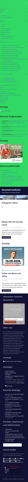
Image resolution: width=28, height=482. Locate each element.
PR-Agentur (8, 374)
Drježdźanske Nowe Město (9, 81)
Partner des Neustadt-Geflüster (8, 89)
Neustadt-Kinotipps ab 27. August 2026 (14, 416)
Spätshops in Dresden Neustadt (10, 64)
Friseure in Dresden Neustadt (10, 55)
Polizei (4, 15)
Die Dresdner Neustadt (6, 74)
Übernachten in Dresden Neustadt (11, 68)
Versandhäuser (8, 377)
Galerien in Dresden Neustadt (10, 57)
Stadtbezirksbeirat (7, 17)
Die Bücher (3, 91)
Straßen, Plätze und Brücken (10, 70)
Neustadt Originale (7, 36)
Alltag (1, 21)
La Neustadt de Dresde (8, 78)
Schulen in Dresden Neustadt (10, 62)
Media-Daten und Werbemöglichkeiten (12, 178)
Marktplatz (2, 100)
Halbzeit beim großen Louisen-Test (18, 121)
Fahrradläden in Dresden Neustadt (11, 51)
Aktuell (2, 11)
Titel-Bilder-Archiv (7, 38)
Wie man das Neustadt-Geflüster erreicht (10, 95)
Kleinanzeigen (4, 97)
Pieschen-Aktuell (20, 382)
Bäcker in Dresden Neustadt (9, 49)
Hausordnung (6, 170)
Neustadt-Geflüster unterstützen (8, 85)
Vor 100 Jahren (6, 32)
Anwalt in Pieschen (9, 371)
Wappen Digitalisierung (10, 372)
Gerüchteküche (6, 28)
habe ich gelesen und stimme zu (13, 316)
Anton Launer (14, 278)
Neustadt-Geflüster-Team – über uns (12, 176)
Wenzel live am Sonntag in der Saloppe (14, 394)
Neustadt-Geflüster (11, 190)
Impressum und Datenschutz (9, 172)
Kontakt (2, 87)
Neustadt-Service (4, 42)
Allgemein (2, 102)
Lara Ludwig (14, 227)
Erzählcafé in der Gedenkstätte (12, 406)
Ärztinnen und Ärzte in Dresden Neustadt (13, 47)
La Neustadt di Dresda (8, 80)
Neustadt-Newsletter (7, 182)
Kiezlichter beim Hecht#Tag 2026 (13, 409)
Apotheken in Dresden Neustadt (10, 45)
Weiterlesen (6, 237)
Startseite (2, 10)
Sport (3, 26)
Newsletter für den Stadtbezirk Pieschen (14, 376)
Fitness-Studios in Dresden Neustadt (12, 53)
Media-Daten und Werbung (7, 93)
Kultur (4, 25)
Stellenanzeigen (4, 99)
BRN (3, 34)
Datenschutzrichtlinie (16, 309)
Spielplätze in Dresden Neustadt (11, 66)
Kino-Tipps (5, 30)
